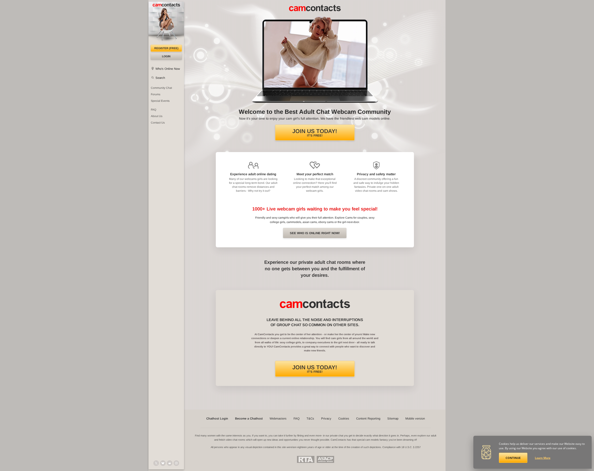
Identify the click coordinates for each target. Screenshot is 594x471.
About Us (156, 116)
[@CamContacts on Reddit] (169, 463)
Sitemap (392, 418)
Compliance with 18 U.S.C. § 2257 (401, 447)
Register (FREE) (166, 48)
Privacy (326, 418)
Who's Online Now (167, 68)
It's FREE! (314, 132)
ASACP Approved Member (325, 459)
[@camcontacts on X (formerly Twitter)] (156, 463)
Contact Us (158, 122)
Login (166, 56)
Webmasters (278, 418)
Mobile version (415, 418)
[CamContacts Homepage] (166, 23)
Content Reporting (368, 418)
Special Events (160, 100)
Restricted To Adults (305, 459)
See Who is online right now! (315, 233)
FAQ (153, 109)
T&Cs (310, 418)
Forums (155, 94)
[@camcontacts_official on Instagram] (176, 463)
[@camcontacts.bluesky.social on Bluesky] (163, 463)
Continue (513, 458)
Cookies (343, 418)
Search (160, 78)
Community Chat (161, 87)
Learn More (542, 458)
